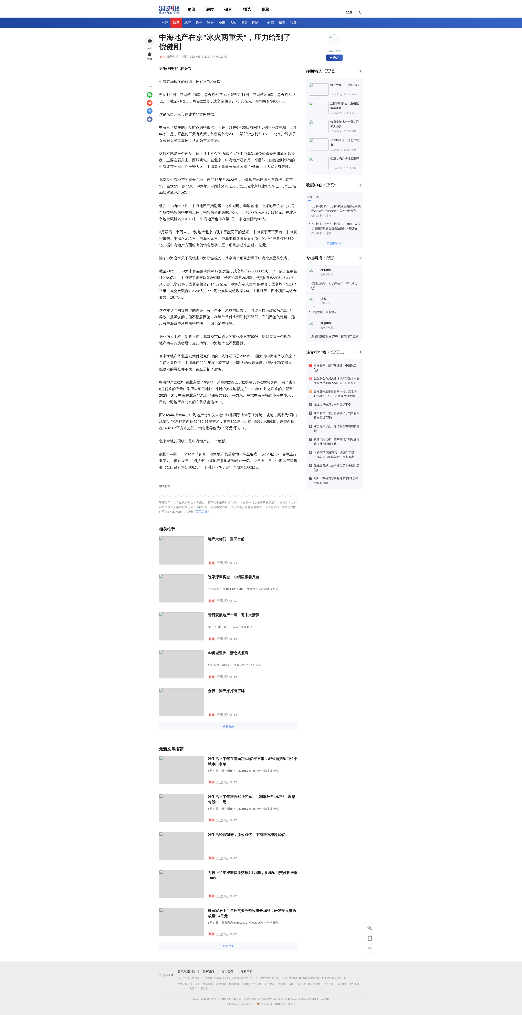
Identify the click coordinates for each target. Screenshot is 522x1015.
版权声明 (246, 971)
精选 (247, 9)
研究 (228, 9)
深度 (210, 9)
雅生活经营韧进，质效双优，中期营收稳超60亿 (246, 835)
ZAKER (301, 984)
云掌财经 (341, 984)
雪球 (291, 984)
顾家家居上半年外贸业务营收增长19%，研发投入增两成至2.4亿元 (252, 913)
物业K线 (326, 270)
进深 (323, 298)
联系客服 (201, 511)
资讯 (191, 9)
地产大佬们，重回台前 (226, 539)
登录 (349, 12)
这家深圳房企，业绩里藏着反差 (233, 577)
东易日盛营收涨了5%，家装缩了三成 (334, 336)
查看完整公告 (334, 243)
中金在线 (328, 984)
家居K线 (326, 323)
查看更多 (228, 726)
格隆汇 (193, 988)
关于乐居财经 (186, 971)
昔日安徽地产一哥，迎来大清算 (233, 615)
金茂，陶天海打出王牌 (226, 691)
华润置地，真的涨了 (324, 312)
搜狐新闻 (234, 984)
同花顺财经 (314, 984)
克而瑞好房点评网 (252, 984)
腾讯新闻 (208, 984)
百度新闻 (221, 984)
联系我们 (208, 971)
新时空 (204, 988)
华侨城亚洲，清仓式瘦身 (228, 653)
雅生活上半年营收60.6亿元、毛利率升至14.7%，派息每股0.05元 (251, 799)
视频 (265, 9)
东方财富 (270, 984)
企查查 (281, 984)
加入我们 (227, 971)
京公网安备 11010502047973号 (278, 1004)
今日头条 (195, 984)
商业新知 (354, 984)
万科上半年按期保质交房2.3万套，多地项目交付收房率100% (252, 875)
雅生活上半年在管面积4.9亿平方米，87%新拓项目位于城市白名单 (252, 761)
